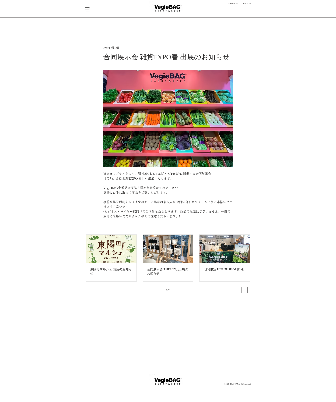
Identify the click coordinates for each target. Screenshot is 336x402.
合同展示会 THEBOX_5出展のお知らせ (167, 271)
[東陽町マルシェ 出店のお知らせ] (111, 249)
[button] (87, 9)
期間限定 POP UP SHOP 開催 (224, 269)
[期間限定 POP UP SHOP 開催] (225, 249)
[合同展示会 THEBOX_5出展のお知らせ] (168, 249)
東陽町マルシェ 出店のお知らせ (111, 271)
